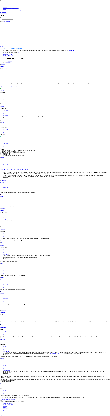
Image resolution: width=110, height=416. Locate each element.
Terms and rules (5, 407)
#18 (3, 368)
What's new (5, 7)
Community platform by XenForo (12, 412)
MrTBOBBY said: (6, 351)
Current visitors (5, 10)
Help (4, 409)
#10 (3, 236)
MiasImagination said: (7, 370)
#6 (3, 167)
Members (4, 9)
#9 (3, 217)
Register (1, 46)
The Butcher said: (6, 254)
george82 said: (5, 219)
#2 (3, 97)
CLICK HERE (71, 50)
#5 (3, 146)
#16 (3, 334)
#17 (3, 349)
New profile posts (10, 8)
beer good (10, 61)
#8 (3, 204)
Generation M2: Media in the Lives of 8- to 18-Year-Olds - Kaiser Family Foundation (15, 77)
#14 (3, 301)
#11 (3, 252)
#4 (3, 132)
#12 (3, 273)
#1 (3, 73)
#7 (3, 190)
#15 (3, 319)
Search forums (9, 6)
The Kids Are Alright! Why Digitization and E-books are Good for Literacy (14, 169)
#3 (3, 113)
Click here (18, 52)
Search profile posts (18, 10)
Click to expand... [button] (6, 84)
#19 (3, 393)
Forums (4, 4)
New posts (5, 6)
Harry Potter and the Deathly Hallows (51, 322)
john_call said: (5, 115)
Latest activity (16, 8)
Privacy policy (5, 408)
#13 (3, 287)
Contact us (5, 406)
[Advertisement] (55, 30)
